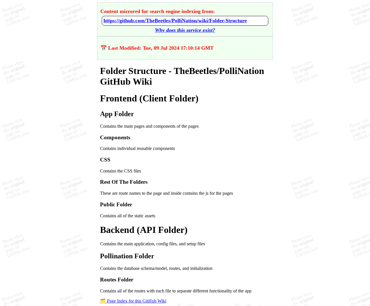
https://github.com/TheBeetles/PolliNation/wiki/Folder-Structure (175, 20)
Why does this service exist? (185, 30)
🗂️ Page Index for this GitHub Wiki (133, 300)
